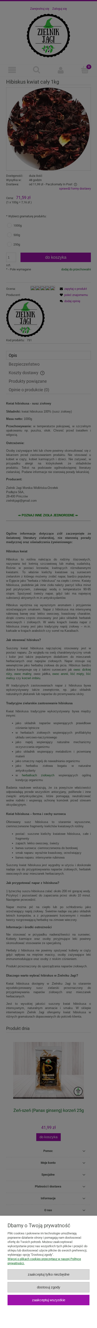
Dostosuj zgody (48, 1287)
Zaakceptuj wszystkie (48, 1300)
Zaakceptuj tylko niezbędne (48, 1274)
